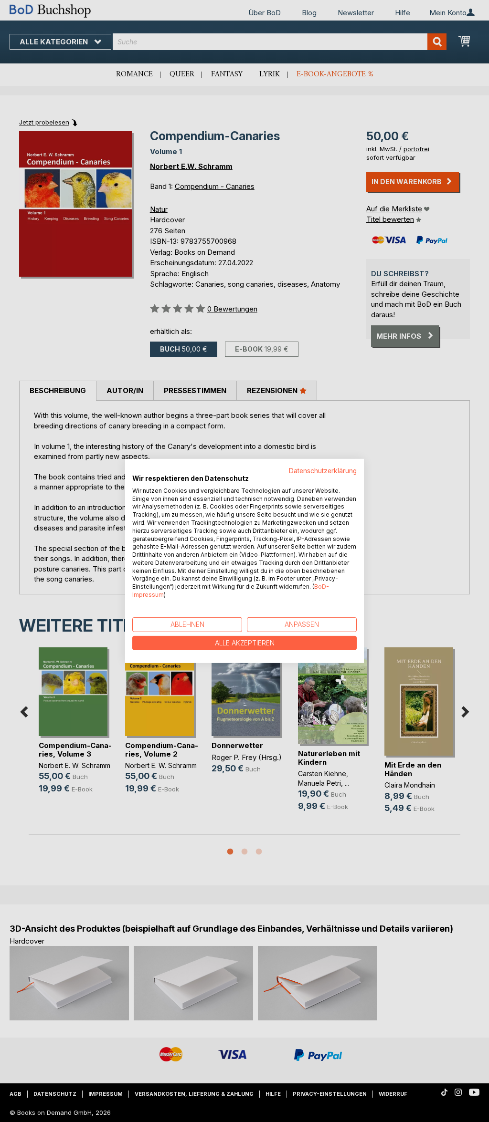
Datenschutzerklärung (323, 471)
